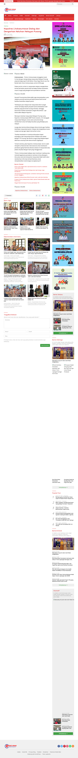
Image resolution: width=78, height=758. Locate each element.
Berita (9, 15)
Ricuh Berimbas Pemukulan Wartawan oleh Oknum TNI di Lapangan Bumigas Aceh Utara (67, 320)
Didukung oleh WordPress (34, 754)
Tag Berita (41, 15)
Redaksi (39, 752)
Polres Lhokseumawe (34, 190)
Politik (21, 15)
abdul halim (9, 34)
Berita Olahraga (19, 19)
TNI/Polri (6, 26)
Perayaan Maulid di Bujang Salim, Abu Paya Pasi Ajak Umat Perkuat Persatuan (67, 327)
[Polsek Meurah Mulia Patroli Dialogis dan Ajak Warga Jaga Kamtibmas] (27, 206)
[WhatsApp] (70, 746)
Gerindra (56, 19)
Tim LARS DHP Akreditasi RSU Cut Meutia (64, 525)
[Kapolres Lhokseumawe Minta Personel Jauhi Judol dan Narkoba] (11, 221)
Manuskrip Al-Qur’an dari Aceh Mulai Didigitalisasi (62, 314)
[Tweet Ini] (40, 195)
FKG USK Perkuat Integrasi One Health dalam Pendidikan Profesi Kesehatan (61, 569)
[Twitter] (61, 746)
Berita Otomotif (50, 15)
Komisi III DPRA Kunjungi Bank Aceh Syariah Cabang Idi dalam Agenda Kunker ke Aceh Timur (64, 514)
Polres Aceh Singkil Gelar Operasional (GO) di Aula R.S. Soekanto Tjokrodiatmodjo (31, 167)
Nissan (34, 19)
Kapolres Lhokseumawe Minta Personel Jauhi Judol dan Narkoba (31, 177)
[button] (72, 4)
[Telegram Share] (46, 195)
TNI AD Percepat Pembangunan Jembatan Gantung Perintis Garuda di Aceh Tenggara (32, 174)
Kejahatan (28, 19)
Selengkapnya (62, 333)
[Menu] (5, 4)
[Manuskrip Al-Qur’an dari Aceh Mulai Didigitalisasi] (63, 305)
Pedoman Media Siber (55, 752)
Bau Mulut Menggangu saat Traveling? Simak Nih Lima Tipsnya (64, 519)
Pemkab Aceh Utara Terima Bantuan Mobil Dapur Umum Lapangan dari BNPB (63, 575)
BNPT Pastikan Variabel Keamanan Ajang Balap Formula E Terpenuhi (65, 503)
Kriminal (15, 15)
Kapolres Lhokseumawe (21, 190)
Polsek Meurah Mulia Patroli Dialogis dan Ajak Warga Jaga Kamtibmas (29, 171)
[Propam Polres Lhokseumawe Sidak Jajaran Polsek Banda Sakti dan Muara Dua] (27, 221)
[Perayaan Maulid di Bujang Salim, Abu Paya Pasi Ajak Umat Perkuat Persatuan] (57, 327)
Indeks (19, 752)
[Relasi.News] (10, 9)
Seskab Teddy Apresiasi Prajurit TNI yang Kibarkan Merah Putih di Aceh (62, 580)
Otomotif (27, 15)
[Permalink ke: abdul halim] (5, 34)
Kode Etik (24, 752)
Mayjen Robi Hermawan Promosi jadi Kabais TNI (27, 183)
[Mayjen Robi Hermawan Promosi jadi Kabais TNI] (43, 221)
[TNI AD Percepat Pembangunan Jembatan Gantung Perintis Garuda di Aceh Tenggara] (43, 206)
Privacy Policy (32, 752)
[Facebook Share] (36, 195)
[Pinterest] (64, 746)
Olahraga (34, 15)
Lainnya (58, 15)
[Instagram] (67, 746)
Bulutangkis (41, 19)
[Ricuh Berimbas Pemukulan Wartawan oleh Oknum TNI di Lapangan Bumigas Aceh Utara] (57, 320)
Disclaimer (45, 752)
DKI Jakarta (49, 19)
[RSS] (73, 746)
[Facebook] (59, 746)
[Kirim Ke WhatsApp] (49, 195)
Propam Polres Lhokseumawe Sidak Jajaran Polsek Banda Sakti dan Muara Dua (32, 180)
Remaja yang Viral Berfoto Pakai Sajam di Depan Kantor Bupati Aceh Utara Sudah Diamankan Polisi (65, 497)
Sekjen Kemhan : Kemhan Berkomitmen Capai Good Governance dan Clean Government (65, 508)
